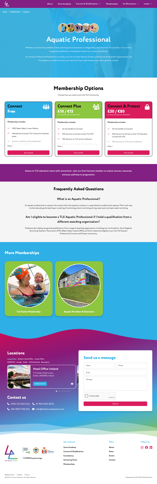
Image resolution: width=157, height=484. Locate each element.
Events (111, 455)
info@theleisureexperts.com (50, 409)
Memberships (112, 4)
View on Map (40, 384)
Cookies (19, 475)
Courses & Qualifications (73, 451)
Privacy (27, 475)
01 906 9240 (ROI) (45, 404)
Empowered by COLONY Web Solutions (139, 477)
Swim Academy (64, 4)
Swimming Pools (70, 460)
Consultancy (68, 455)
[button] (56, 391)
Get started (28, 152)
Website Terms (9, 475)
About (50, 4)
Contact (112, 460)
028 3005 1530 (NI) (20, 409)
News (111, 451)
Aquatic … (27, 12)
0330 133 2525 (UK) (20, 404)
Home (5, 12)
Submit (115, 403)
